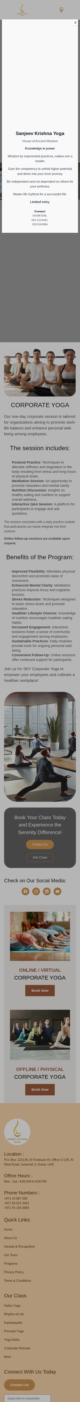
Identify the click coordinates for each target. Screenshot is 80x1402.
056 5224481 (39, 220)
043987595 (40, 215)
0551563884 (40, 224)
